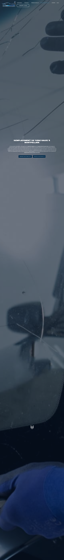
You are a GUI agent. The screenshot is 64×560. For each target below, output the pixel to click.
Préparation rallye (35, 2)
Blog (58, 2)
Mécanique (27, 2)
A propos (53, 2)
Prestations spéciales (44, 2)
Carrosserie (19, 2)
